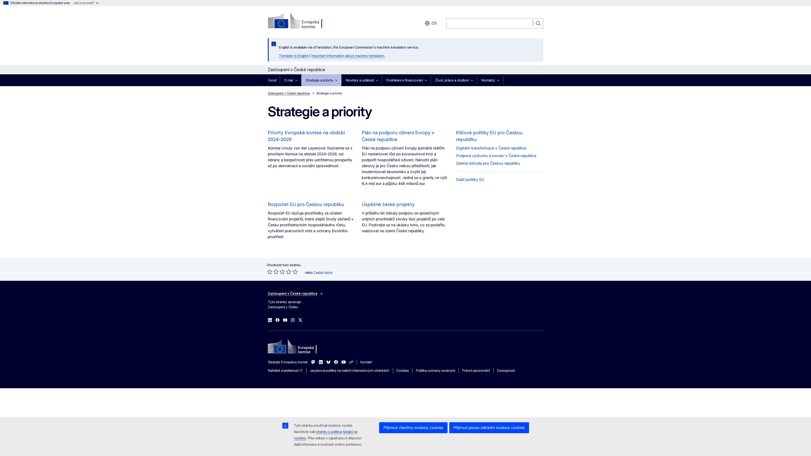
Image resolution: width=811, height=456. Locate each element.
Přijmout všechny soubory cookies (413, 427)
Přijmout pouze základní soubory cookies (489, 427)
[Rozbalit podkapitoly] (297, 80)
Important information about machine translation (347, 56)
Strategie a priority (319, 80)
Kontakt (366, 362)
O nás (288, 80)
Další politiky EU (470, 179)
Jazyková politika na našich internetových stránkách (349, 370)
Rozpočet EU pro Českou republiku (306, 204)
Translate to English (294, 56)
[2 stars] (273, 271)
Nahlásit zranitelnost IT (285, 370)
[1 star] (270, 271)
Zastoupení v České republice (289, 93)
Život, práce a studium (452, 80)
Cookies (402, 370)
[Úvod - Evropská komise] (302, 21)
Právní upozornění (476, 370)
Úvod (272, 80)
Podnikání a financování (404, 80)
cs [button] (434, 23)
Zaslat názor (323, 272)
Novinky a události (360, 80)
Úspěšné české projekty (388, 204)
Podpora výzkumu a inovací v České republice (496, 155)
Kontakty (488, 80)
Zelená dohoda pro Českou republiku (488, 163)
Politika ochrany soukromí (435, 370)
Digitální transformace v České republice (491, 148)
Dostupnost (506, 370)
